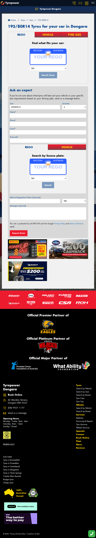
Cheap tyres (8, 482)
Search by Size (82, 391)
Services (80, 414)
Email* (13, 128)
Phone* (13, 120)
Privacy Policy (59, 223)
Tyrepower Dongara (50, 8)
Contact (80, 434)
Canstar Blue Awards (12, 476)
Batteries (79, 418)
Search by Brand (83, 395)
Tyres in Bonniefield (11, 460)
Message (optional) (18, 206)
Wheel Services (82, 427)
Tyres (79, 385)
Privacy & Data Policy (17, 534)
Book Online (82, 437)
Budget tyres (8, 479)
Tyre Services (81, 424)
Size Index (7, 456)
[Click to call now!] (74, 3)
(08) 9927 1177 (16, 407)
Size (11, 103)
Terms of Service (76, 223)
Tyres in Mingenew (11, 469)
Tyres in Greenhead (11, 466)
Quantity (66, 103)
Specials (80, 431)
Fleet (78, 441)
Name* (13, 112)
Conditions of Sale (33, 534)
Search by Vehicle (84, 388)
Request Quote (18, 233)
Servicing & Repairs (84, 421)
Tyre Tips (80, 401)
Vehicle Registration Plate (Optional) (25, 197)
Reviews (80, 447)
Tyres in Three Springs (12, 473)
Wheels (80, 404)
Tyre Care (80, 398)
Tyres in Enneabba (11, 463)
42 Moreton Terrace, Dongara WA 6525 (18, 401)
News (79, 444)
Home (13, 20)
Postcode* (14, 137)
